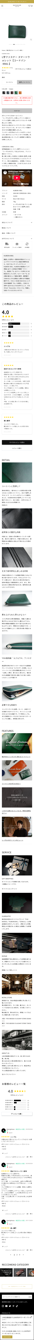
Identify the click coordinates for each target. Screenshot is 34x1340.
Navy (8, 92)
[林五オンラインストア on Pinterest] (13, 1306)
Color (7, 89)
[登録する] (30, 1297)
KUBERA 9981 (6, 53)
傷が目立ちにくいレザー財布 (14, 50)
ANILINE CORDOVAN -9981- (22, 193)
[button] (28, 1157)
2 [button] (11, 44)
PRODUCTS (6, 1313)
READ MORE (7, 1337)
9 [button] (21, 44)
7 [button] (18, 44)
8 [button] (20, 44)
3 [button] (12, 44)
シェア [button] (6, 1153)
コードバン (9, 82)
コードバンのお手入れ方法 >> (11, 784)
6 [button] (17, 44)
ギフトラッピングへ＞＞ (9, 889)
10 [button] (23, 44)
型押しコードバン (24, 82)
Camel (20, 92)
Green (16, 92)
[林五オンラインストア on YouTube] (6, 1306)
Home (3, 50)
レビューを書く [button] (17, 1114)
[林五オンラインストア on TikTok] (17, 1306)
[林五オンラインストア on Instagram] (3, 1306)
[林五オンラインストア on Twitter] (10, 1306)
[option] (17, 2)
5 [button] (15, 44)
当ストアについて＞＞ (9, 1074)
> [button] (23, 1255)
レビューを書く (17, 448)
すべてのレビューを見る (17, 442)
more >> (4, 505)
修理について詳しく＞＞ (9, 970)
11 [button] (24, 44)
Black (4, 92)
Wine (12, 92)
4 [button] (14, 44)
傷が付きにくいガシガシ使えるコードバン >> (16, 757)
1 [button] (9, 44)
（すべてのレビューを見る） (23, 69)
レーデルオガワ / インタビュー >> (12, 840)
